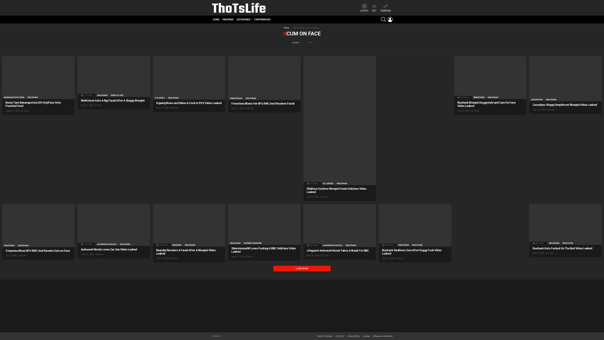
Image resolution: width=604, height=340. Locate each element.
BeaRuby (177, 245)
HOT (374, 10)
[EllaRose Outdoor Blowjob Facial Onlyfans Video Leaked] (339, 120)
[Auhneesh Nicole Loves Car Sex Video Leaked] (114, 225)
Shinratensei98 (252, 243)
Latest (364, 10)
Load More (302, 268)
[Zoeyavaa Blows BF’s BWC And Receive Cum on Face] (38, 225)
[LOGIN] (390, 19)
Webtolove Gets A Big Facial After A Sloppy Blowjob (113, 100)
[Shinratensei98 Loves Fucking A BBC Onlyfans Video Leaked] (264, 224)
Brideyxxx (479, 97)
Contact (366, 336)
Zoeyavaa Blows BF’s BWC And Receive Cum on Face (38, 250)
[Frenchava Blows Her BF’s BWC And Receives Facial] (264, 78)
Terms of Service (324, 336)
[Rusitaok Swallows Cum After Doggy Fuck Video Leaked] (415, 225)
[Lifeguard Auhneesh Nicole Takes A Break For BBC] (339, 225)
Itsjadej (160, 98)
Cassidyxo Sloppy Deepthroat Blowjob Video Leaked (565, 104)
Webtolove (117, 95)
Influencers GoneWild (383, 336)
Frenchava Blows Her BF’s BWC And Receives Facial (262, 103)
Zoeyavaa (23, 245)
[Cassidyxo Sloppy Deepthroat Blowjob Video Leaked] (565, 78)
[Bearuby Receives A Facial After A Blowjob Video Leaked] (189, 225)
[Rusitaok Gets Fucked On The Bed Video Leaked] (565, 224)
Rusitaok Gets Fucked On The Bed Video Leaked (562, 248)
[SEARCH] (383, 19)
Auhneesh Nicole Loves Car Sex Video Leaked (109, 249)
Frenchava (236, 98)
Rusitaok (417, 245)
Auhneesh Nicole (107, 244)
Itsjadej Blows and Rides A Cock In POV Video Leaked (189, 103)
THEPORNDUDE (262, 19)
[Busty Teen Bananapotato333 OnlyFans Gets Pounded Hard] (38, 77)
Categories (243, 19)
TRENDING (385, 10)
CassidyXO (537, 99)
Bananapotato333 (14, 97)
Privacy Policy (354, 336)
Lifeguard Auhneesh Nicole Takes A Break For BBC (338, 250)
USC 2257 (340, 336)
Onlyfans (227, 19)
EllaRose (328, 183)
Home (216, 19)
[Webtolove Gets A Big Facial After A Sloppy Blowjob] (114, 76)
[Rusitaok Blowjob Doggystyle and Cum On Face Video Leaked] (490, 77)
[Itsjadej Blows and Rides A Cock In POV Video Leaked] (189, 77)
